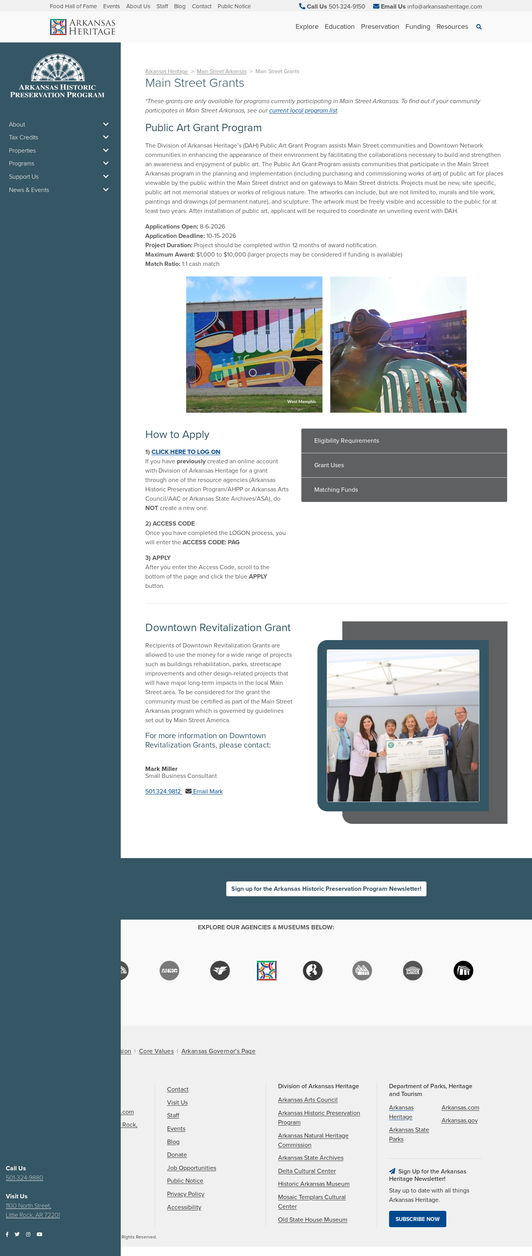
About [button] (17, 124)
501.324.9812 (163, 791)
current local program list (303, 110)
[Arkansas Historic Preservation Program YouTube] (39, 1234)
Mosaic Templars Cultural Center (312, 1201)
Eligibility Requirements (346, 441)
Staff (162, 6)
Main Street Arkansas (222, 71)
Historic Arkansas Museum (314, 1184)
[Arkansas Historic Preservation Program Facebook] (7, 1234)
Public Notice (234, 6)
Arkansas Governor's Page (218, 1051)
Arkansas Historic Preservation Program (319, 1117)
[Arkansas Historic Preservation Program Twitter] (17, 1234)
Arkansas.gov (460, 1120)
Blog (180, 6)
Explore (307, 26)
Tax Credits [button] (23, 137)
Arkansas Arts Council (308, 1100)
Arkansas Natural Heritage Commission (313, 1140)
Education (340, 26)
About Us (138, 6)
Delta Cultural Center (307, 1171)
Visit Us (177, 1102)
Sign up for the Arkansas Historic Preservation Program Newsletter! (326, 889)
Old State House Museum (312, 1220)
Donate (177, 1155)
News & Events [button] (29, 190)
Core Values (156, 1051)
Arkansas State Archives (311, 1158)
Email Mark (207, 791)
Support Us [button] (24, 177)
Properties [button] (22, 151)
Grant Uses (329, 465)
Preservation (380, 26)
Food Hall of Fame (73, 6)
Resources (452, 26)
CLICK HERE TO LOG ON (185, 452)
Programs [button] (21, 163)
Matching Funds (336, 490)
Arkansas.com (460, 1108)
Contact (201, 6)
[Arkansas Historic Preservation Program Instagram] (28, 1234)
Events (111, 6)
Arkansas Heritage (166, 71)
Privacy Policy (185, 1194)
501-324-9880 (24, 1178)
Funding (417, 26)
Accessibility (184, 1207)
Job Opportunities (191, 1168)
